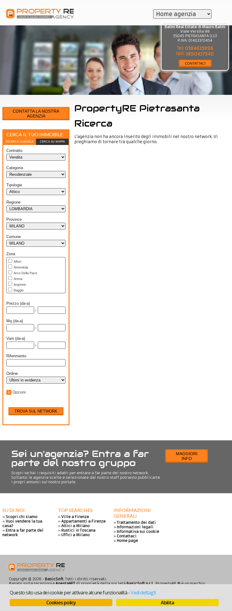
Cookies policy (61, 602)
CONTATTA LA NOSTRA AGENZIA (36, 113)
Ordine (12, 373)
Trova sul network (35, 411)
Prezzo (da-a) (18, 303)
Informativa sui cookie (138, 531)
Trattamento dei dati (136, 522)
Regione (13, 202)
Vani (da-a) (15, 338)
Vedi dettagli (143, 592)
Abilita (167, 602)
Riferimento (16, 356)
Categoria (14, 168)
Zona (10, 254)
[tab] (19, 142)
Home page (127, 540)
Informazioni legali (135, 527)
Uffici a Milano (75, 534)
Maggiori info (187, 456)
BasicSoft (54, 579)
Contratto (14, 150)
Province (14, 219)
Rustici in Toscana (78, 530)
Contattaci (127, 536)
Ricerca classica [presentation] (20, 141)
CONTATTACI (195, 63)
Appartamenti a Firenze (83, 521)
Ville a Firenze (75, 516)
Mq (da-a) (14, 321)
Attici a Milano (75, 525)
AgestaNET (65, 583)
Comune (13, 236)
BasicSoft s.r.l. (140, 583)
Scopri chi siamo (21, 516)
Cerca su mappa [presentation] (52, 141)
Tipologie (14, 185)
